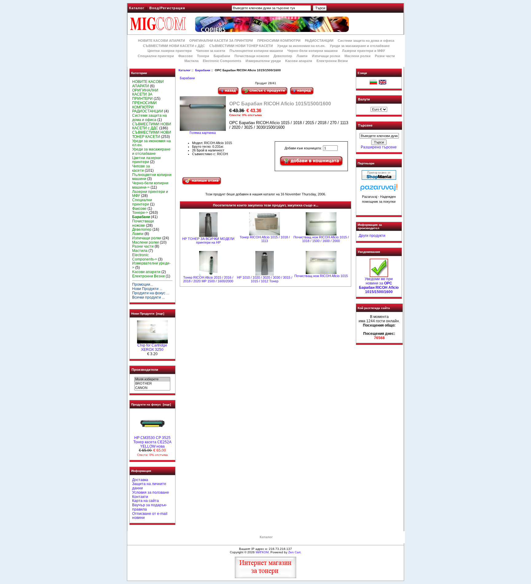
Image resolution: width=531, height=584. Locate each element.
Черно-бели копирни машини (312, 51)
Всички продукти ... (148, 297)
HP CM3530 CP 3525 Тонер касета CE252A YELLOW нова (152, 442)
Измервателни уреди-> (151, 265)
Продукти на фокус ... (150, 293)
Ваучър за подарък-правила (149, 507)
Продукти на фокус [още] (151, 404)
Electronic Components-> (144, 257)
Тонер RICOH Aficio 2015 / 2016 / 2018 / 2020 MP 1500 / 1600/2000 (208, 279)
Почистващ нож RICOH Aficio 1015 (321, 276)
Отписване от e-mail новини (149, 515)
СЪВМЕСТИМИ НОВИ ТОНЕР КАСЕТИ (241, 46)
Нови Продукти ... (147, 289)
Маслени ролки (357, 56)
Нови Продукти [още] (147, 313)
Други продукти (372, 235)
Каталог (136, 8)
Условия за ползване (150, 492)
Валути (364, 99)
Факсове (185, 56)
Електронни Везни (332, 61)
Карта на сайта (145, 501)
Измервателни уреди (263, 61)
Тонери (203, 56)
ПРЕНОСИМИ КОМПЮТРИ (279, 40)
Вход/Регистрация (167, 8)
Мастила (191, 61)
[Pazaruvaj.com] (378, 189)
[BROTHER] (152, 384)
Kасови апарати (298, 61)
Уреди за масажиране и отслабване (360, 46)
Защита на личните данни (149, 486)
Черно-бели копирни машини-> (150, 185)
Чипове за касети (210, 51)
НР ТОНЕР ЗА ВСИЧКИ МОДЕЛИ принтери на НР (208, 240)
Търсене (365, 125)
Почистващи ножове (251, 56)
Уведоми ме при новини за (379, 285)
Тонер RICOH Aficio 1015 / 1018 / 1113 (265, 239)
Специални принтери (156, 56)
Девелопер (282, 56)
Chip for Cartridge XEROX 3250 (152, 347)
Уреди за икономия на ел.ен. (301, 46)
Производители (145, 369)
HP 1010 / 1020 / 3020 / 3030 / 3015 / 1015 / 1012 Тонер (264, 279)
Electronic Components (222, 61)
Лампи (302, 56)
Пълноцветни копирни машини (256, 51)
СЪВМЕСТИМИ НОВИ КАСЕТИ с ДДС (174, 46)
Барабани (202, 70)
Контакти (140, 497)
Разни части (385, 56)
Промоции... (142, 284)
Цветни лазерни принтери (170, 51)
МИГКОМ (262, 552)
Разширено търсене (379, 147)
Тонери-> (140, 212)
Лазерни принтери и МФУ (363, 51)
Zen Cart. (294, 552)
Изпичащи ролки (326, 56)
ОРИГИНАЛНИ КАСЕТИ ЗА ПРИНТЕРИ (221, 40)
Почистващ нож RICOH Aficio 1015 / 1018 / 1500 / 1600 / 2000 (321, 239)
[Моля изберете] (152, 379)
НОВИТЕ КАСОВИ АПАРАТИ (161, 40)
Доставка (140, 480)
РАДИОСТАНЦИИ (319, 40)
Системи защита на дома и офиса (366, 40)
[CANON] (152, 388)
